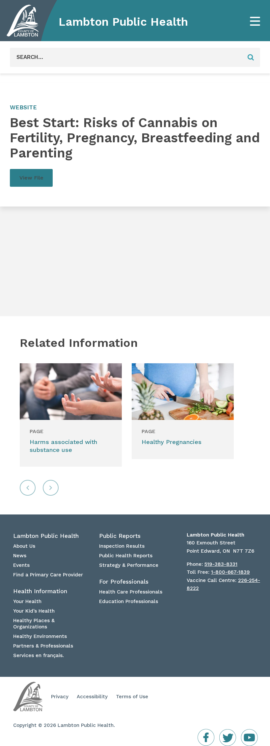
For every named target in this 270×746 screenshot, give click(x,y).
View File (31, 178)
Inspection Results (122, 546)
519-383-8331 (220, 564)
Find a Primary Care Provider (48, 575)
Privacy (59, 697)
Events (21, 565)
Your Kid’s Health (34, 611)
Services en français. (38, 655)
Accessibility (92, 697)
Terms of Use (132, 697)
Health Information (40, 591)
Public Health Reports (125, 556)
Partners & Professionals (43, 646)
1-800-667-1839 (230, 572)
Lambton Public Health (123, 21)
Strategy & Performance (128, 565)
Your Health (27, 601)
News (19, 556)
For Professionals (123, 581)
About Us (24, 546)
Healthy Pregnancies (172, 441)
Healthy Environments (40, 636)
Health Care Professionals (130, 592)
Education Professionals (128, 601)
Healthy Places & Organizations (34, 624)
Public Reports (120, 536)
